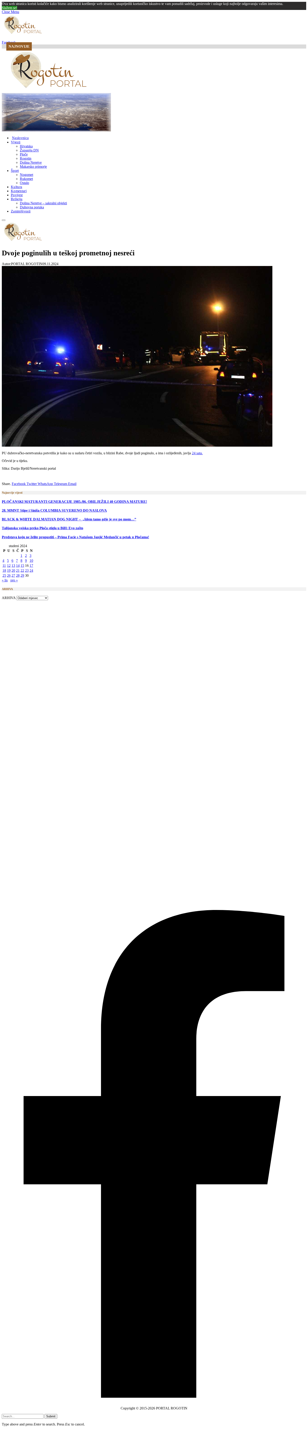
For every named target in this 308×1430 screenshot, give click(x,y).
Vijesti (15, 142)
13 (13, 565)
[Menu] (3, 220)
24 (31, 570)
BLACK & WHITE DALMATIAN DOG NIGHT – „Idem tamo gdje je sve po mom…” (69, 519)
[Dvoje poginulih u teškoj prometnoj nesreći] (137, 445)
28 (18, 575)
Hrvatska (26, 146)
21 (18, 570)
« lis (5, 580)
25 (4, 575)
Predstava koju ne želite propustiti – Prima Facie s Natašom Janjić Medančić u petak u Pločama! (75, 537)
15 (22, 565)
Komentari (19, 191)
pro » (14, 580)
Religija (17, 199)
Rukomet (26, 179)
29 (22, 575)
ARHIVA (9, 598)
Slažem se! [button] (9, 8)
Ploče (24, 154)
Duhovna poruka (32, 207)
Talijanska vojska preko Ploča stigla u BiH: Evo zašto (42, 528)
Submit (50, 1416)
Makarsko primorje (33, 166)
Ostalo (24, 183)
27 (13, 575)
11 (4, 565)
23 (27, 570)
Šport (15, 171)
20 (13, 570)
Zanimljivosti (20, 211)
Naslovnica (20, 138)
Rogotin (25, 158)
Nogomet (26, 175)
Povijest (17, 195)
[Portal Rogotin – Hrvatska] (49, 91)
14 (18, 565)
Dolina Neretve (31, 162)
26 (9, 575)
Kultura (16, 187)
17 (31, 565)
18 (4, 570)
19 (9, 570)
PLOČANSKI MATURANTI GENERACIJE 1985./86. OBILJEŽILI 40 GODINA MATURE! (74, 502)
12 (9, 565)
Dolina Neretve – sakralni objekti (43, 203)
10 (31, 560)
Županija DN (29, 150)
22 (22, 570)
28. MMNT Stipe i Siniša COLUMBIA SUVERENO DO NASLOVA (54, 510)
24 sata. (197, 453)
